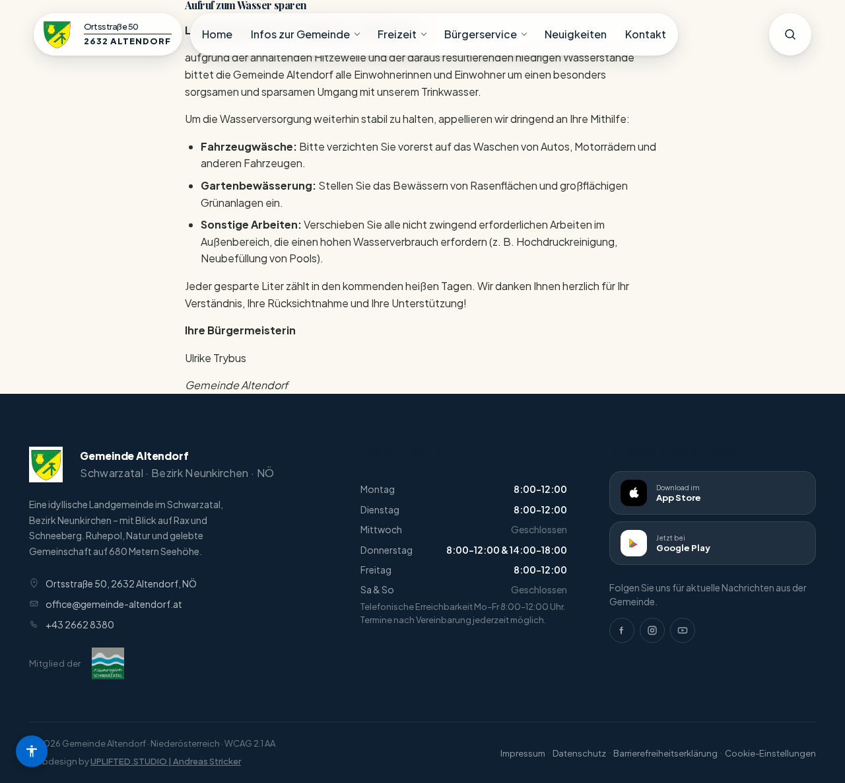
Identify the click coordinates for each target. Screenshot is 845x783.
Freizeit (397, 34)
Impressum (522, 753)
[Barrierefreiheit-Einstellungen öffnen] (32, 751)
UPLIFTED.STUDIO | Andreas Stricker (165, 761)
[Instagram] (652, 630)
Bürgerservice (480, 34)
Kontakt (645, 34)
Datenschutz (579, 753)
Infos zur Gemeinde (300, 34)
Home (217, 34)
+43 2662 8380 (80, 624)
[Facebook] (621, 630)
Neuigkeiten (576, 34)
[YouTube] (682, 630)
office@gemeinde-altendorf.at (114, 604)
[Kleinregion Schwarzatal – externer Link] (108, 663)
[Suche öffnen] (790, 34)
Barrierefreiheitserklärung (665, 753)
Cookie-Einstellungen (770, 753)
